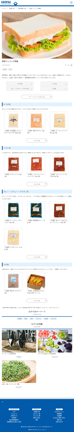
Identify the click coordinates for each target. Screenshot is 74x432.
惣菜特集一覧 (22, 8)
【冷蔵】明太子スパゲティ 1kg (12, 292)
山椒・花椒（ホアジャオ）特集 (10, 384)
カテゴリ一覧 (36, 413)
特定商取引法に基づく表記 (14, 422)
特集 (36, 420)
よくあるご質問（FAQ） (59, 417)
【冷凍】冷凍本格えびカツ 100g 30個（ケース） (35, 292)
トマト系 (54, 84)
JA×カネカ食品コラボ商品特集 (47, 354)
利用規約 (14, 417)
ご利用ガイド (14, 415)
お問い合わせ (59, 422)
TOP (14, 411)
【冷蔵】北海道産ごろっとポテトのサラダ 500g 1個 (13, 132)
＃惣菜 (25, 318)
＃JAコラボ (53, 318)
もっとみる (37, 140)
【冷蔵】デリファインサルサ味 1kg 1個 (58, 175)
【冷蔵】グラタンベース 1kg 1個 (13, 248)
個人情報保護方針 (14, 420)
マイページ (14, 413)
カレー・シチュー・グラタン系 (20, 88)
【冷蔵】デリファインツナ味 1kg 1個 (58, 132)
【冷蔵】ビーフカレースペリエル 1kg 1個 (12, 221)
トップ (4, 8)
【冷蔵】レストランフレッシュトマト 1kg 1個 (35, 175)
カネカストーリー (59, 411)
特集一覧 (11, 8)
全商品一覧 (37, 411)
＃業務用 (19, 318)
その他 (54, 88)
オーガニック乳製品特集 (9, 354)
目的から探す (36, 417)
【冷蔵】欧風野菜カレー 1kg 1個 (36, 221)
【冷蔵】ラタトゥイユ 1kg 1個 (12, 175)
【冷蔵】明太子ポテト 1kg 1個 (35, 132)
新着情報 (59, 413)
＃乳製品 (46, 318)
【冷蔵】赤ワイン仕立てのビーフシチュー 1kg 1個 (58, 221)
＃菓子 (31, 318)
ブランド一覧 (36, 415)
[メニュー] (71, 2)
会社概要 (59, 415)
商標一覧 (59, 420)
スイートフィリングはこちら (37, 97)
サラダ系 (19, 84)
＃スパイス (38, 318)
